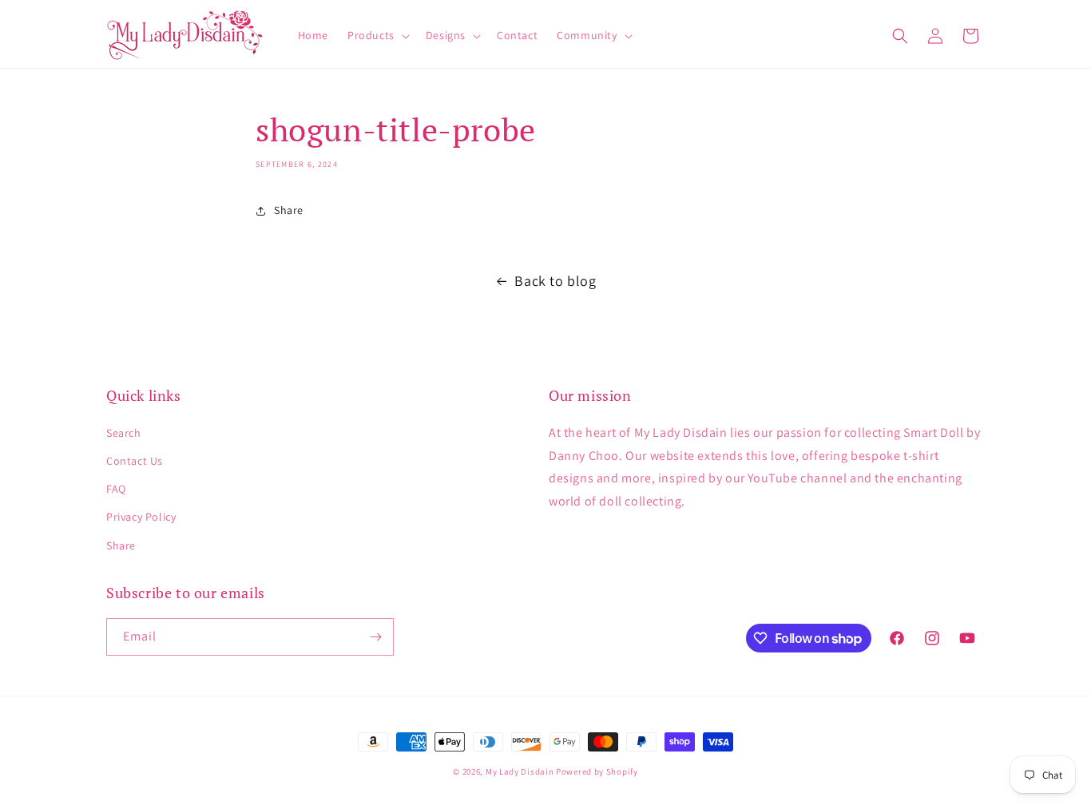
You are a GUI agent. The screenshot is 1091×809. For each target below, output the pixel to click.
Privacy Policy (141, 517)
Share (121, 545)
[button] (377, 35)
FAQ (116, 489)
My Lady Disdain (520, 771)
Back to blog (555, 281)
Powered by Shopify (597, 771)
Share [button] (288, 210)
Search (123, 433)
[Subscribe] (375, 637)
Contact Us (134, 461)
